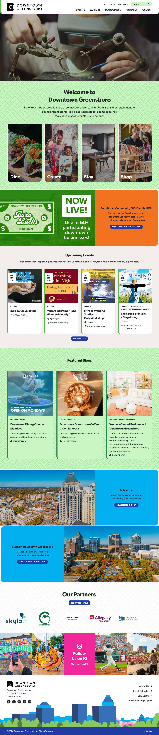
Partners (123, 4)
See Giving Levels (79, 603)
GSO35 (146, 9)
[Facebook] (8, 701)
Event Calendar (141, 690)
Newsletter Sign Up (139, 700)
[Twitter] (14, 701)
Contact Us (143, 695)
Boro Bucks (110, 4)
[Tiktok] (24, 701)
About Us (132, 9)
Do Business (113, 9)
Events (80, 9)
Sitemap (148, 730)
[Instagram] (19, 701)
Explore (95, 9)
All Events (78, 338)
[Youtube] (29, 701)
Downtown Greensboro (24, 731)
